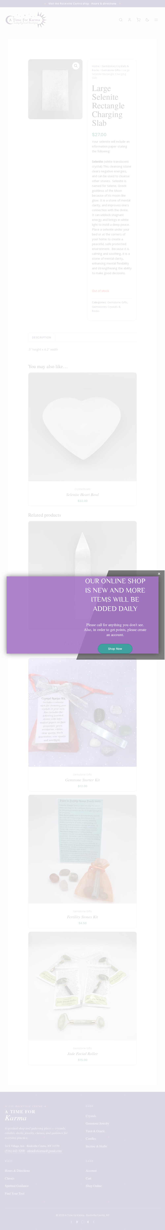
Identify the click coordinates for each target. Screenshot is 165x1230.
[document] (82, 615)
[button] (159, 573)
